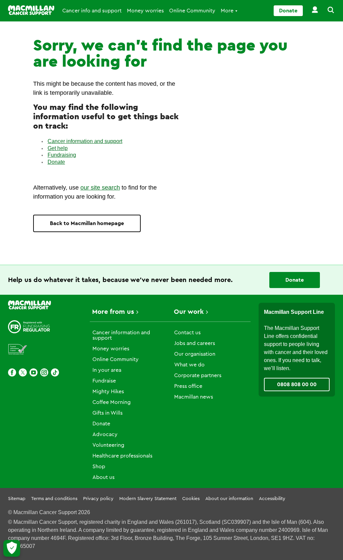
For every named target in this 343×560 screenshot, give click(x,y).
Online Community (192, 10)
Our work (189, 311)
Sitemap (16, 498)
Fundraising (62, 155)
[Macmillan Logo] (31, 10)
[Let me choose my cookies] (11, 548)
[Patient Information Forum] (17, 349)
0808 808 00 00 (297, 384)
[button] (327, 10)
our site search (100, 187)
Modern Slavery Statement (148, 498)
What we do (189, 364)
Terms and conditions (54, 498)
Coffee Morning (111, 402)
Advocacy (105, 434)
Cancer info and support (92, 10)
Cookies (191, 498)
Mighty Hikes (108, 391)
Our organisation (194, 354)
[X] (23, 372)
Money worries (145, 10)
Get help (58, 148)
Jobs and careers (194, 343)
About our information (229, 498)
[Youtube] (33, 372)
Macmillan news (193, 397)
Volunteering (108, 445)
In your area (106, 370)
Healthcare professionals (122, 456)
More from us (113, 311)
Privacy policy (98, 498)
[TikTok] (55, 372)
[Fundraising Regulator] (29, 326)
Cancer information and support (85, 141)
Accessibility (272, 498)
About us (103, 477)
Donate (288, 10)
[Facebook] (12, 372)
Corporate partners (197, 375)
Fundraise (104, 380)
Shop (98, 466)
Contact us (187, 332)
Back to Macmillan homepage (87, 223)
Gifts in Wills (107, 413)
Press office (188, 386)
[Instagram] (44, 372)
